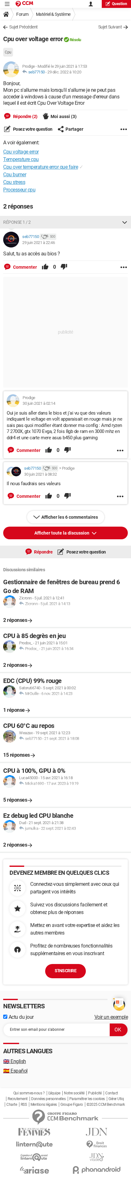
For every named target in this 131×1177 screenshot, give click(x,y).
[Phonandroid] (97, 1170)
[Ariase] (34, 1170)
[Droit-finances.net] (97, 1145)
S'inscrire (65, 970)
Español (15, 1071)
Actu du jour (20, 1017)
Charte (11, 1104)
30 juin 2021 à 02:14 (39, 403)
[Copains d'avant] (34, 1157)
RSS (24, 1104)
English (14, 1061)
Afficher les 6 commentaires (69, 517)
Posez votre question (32, 129)
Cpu (8, 52)
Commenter (24, 267)
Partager (74, 129)
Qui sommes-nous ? (29, 1093)
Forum (22, 14)
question (119, 4)
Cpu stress (14, 182)
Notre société (74, 1093)
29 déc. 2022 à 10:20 (64, 72)
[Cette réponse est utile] (45, 267)
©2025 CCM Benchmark (105, 1104)
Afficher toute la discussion (62, 532)
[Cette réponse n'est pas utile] (64, 267)
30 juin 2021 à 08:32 (40, 474)
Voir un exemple (111, 1017)
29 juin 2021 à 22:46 (38, 242)
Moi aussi (64, 116)
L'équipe (54, 1093)
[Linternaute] (34, 1145)
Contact (111, 1093)
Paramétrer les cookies (87, 1099)
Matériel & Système (53, 14)
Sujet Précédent (23, 26)
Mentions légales (44, 1104)
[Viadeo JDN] (97, 1157)
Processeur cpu (19, 190)
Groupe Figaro (71, 1104)
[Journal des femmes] (34, 1132)
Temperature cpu (21, 159)
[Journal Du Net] (97, 1132)
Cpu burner (14, 175)
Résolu (75, 39)
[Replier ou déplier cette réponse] (125, 222)
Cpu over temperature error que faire (40, 167)
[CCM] (24, 4)
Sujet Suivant (110, 26)
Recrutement (18, 1099)
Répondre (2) (25, 116)
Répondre (43, 551)
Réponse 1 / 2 (17, 222)
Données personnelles (48, 1099)
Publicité (95, 1093)
